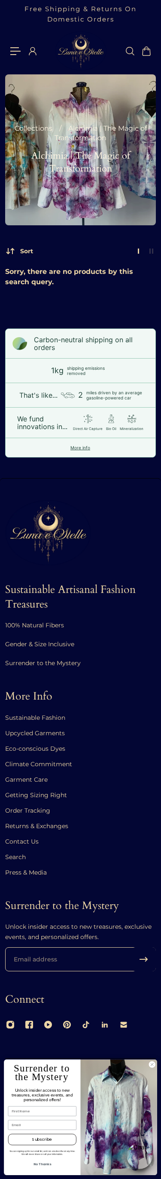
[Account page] (32, 51)
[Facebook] (29, 1024)
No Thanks (42, 1164)
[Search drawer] (130, 51)
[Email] (123, 1024)
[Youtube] (48, 1024)
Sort (26, 251)
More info (80, 447)
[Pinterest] (67, 1024)
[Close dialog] (152, 1064)
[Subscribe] (144, 959)
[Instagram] (10, 1024)
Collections (34, 128)
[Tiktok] (85, 1024)
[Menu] (15, 51)
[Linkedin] (104, 1024)
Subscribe (42, 1139)
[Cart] (146, 51)
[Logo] (80, 51)
